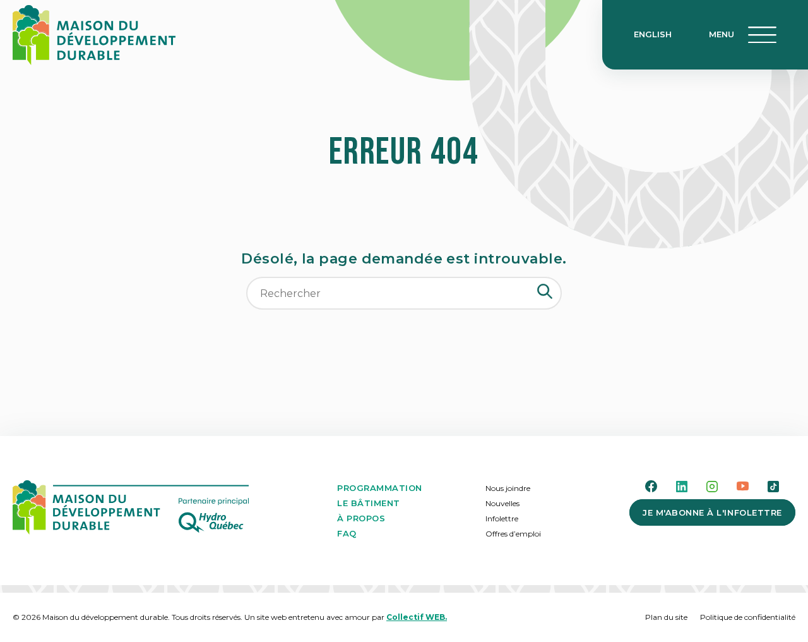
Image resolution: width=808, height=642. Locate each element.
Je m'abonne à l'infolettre (712, 512)
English (653, 34)
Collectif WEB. (416, 617)
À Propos (361, 518)
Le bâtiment (368, 503)
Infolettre (501, 518)
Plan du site (666, 617)
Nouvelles (502, 503)
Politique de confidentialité (747, 617)
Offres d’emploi (513, 533)
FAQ (347, 533)
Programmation (379, 488)
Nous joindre (507, 488)
